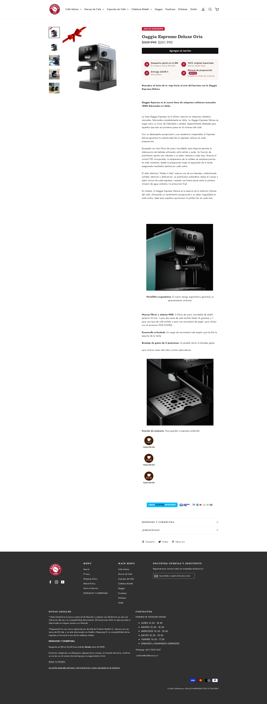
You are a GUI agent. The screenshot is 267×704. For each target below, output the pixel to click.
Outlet (193, 9)
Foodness (170, 9)
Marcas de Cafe (93, 9)
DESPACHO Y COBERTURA (158, 522)
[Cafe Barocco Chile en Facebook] (50, 582)
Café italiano (72, 9)
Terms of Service (90, 588)
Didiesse (182, 9)
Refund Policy (89, 583)
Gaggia (158, 9)
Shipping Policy (90, 578)
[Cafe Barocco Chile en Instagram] (56, 582)
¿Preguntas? (151, 530)
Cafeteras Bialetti (140, 9)
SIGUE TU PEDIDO (57, 662)
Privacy (86, 574)
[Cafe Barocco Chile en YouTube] (62, 582)
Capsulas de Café (116, 9)
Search (86, 569)
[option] (97, 61)
